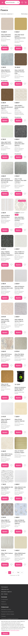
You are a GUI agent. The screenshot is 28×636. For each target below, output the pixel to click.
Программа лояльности (7, 611)
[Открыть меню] (2, 2)
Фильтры (24, 14)
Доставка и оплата (6, 609)
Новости (3, 601)
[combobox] (10, 2)
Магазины (4, 604)
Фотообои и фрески (6, 591)
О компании (4, 599)
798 (18, 572)
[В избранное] (11, 48)
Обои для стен (5, 589)
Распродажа (4, 587)
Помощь (3, 616)
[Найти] (18, 2)
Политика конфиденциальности (9, 618)
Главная (2, 7)
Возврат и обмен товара (7, 614)
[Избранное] (22, 2)
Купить (4, 48)
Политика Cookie (14, 630)
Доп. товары (4, 594)
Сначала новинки (6, 14)
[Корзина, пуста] (25, 2)
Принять (5, 633)
